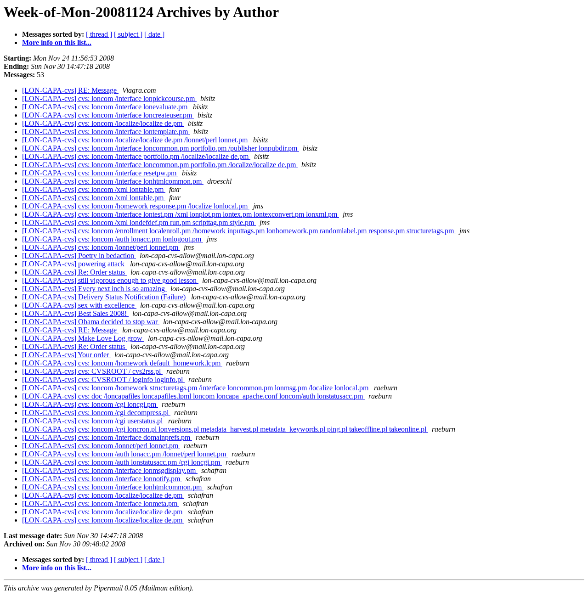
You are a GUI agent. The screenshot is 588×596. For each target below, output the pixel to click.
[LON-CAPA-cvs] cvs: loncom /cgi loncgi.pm (90, 404)
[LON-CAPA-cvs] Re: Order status (74, 272)
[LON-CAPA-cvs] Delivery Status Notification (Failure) (104, 297)
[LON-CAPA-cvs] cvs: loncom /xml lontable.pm (93, 189)
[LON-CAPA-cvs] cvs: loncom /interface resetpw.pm (100, 173)
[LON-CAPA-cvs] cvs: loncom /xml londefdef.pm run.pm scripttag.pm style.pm (139, 222)
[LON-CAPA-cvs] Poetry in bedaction (79, 255)
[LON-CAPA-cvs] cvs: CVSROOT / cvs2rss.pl (92, 371)
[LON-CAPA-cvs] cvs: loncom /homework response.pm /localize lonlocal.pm (135, 206)
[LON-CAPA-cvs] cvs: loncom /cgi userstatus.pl (93, 421)
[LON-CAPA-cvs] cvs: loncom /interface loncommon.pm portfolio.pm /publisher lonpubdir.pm (160, 148)
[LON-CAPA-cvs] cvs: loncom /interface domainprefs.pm (107, 437)
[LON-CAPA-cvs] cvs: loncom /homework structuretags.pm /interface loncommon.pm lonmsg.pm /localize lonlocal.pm (196, 388)
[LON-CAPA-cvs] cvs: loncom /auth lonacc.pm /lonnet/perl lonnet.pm (125, 454)
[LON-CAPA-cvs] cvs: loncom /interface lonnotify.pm (102, 479)
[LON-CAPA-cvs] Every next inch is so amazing (94, 288)
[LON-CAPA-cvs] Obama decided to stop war (90, 322)
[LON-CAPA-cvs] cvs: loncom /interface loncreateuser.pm (108, 115)
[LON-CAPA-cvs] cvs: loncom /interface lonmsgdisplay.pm (110, 470)
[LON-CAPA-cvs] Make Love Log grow (83, 338)
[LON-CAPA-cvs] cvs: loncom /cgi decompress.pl (96, 412)
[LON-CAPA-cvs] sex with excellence (79, 305)
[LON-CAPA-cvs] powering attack (74, 264)
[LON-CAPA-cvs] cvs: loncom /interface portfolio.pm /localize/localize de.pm (136, 156)
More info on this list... (56, 42)
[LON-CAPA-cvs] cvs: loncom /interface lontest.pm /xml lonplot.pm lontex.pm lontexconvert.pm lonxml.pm (180, 214)
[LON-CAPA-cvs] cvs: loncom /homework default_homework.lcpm (122, 363)
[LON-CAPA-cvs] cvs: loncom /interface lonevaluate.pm (105, 107)
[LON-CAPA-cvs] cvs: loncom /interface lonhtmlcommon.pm (113, 181)
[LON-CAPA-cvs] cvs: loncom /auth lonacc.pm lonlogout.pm (112, 239)
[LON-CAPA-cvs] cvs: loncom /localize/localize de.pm (103, 123)
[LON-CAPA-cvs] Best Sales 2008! (75, 313)
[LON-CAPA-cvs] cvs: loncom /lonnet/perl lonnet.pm (101, 247)
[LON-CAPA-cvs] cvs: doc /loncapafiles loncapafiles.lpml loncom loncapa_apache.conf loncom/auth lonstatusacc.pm (193, 396)
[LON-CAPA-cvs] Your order (66, 355)
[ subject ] (128, 34)
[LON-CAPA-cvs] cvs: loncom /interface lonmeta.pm (100, 503)
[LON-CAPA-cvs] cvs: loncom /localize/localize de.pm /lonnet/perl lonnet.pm (135, 140)
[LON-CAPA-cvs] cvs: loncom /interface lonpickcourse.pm (109, 98)
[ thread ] (99, 34)
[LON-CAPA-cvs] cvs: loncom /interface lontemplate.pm (106, 131)
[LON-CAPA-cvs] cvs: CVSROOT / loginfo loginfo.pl (103, 379)
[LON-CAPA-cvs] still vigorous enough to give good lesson (110, 280)
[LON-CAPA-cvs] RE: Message (70, 90)
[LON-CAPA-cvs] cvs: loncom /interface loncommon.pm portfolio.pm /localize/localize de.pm (160, 165)
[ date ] (154, 34)
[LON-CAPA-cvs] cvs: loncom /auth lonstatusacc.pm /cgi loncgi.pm (122, 462)
